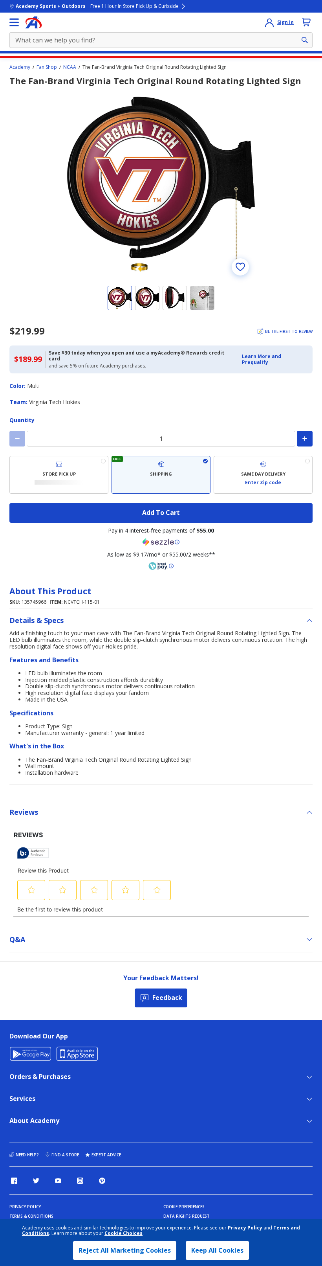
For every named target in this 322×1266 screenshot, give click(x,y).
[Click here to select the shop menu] (14, 22)
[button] (275, 359)
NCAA (69, 67)
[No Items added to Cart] (306, 22)
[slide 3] (175, 298)
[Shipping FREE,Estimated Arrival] (161, 474)
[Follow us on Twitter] (36, 1180)
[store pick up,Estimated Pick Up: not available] (59, 474)
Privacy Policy (245, 1227)
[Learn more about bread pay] (161, 566)
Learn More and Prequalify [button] (261, 359)
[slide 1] (120, 298)
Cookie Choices (123, 1233)
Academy (19, 67)
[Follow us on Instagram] (80, 1180)
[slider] (161, 184)
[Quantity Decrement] (17, 438)
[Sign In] (269, 22)
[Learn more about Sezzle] (161, 542)
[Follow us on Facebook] (14, 1180)
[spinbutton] (161, 438)
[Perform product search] (305, 40)
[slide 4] (202, 298)
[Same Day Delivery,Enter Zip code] (263, 474)
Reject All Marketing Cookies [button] (125, 1250)
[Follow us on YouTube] (58, 1180)
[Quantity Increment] (305, 438)
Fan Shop (47, 67)
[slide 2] (147, 298)
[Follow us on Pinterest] (102, 1180)
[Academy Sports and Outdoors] (33, 22)
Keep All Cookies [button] (217, 1250)
